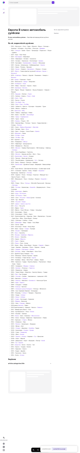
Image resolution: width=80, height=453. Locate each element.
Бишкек (21, 342)
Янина (17, 297)
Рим (16, 274)
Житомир (15, 185)
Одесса (13, 181)
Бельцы (27, 183)
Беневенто (32, 280)
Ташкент (18, 336)
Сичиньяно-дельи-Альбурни (23, 289)
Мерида (25, 266)
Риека (17, 243)
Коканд (22, 334)
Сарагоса (32, 268)
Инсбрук (14, 150)
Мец (23, 110)
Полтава (29, 172)
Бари (16, 282)
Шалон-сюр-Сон (25, 204)
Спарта (24, 320)
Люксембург (30, 114)
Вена (27, 129)
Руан (21, 104)
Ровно (29, 96)
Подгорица (25, 249)
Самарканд (23, 332)
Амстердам (18, 56)
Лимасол (39, 307)
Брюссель (18, 110)
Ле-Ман (26, 104)
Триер (17, 117)
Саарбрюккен (24, 117)
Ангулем (22, 197)
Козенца (17, 286)
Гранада (22, 303)
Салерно (24, 278)
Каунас (17, 69)
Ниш (32, 253)
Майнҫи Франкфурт (25, 127)
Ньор (16, 193)
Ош (35, 336)
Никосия (20, 305)
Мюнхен (17, 148)
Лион (16, 206)
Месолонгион (36, 315)
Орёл (20, 98)
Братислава (18, 156)
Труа (22, 139)
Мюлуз (25, 141)
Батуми (17, 230)
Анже (22, 135)
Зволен (25, 156)
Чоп (36, 160)
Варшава (17, 94)
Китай (43, 340)
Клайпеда (38, 71)
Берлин (43, 65)
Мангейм (35, 127)
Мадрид (17, 301)
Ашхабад (31, 328)
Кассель (24, 88)
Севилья (32, 266)
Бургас (34, 257)
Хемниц (17, 121)
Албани (32, 249)
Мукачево (18, 133)
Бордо (24, 201)
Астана (22, 355)
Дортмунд (18, 88)
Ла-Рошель (23, 193)
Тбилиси (17, 324)
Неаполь (17, 280)
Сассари (18, 276)
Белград (17, 251)
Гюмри (27, 228)
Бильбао (18, 268)
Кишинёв (41, 170)
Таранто (22, 282)
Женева (17, 235)
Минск (17, 71)
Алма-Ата (17, 344)
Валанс (17, 237)
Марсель (30, 235)
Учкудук (18, 328)
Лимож (28, 197)
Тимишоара (18, 222)
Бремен (41, 61)
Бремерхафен (27, 63)
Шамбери (23, 235)
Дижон (17, 204)
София (17, 299)
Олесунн (17, 50)
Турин (22, 208)
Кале (17, 104)
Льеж (24, 83)
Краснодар (18, 191)
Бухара (32, 330)
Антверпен (18, 83)
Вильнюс (13, 73)
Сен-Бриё (18, 102)
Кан (24, 102)
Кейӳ (33, 96)
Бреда (16, 79)
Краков (37, 131)
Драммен (42, 48)
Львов (29, 94)
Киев (16, 98)
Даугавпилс (30, 69)
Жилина (19, 125)
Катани (32, 311)
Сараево (41, 245)
